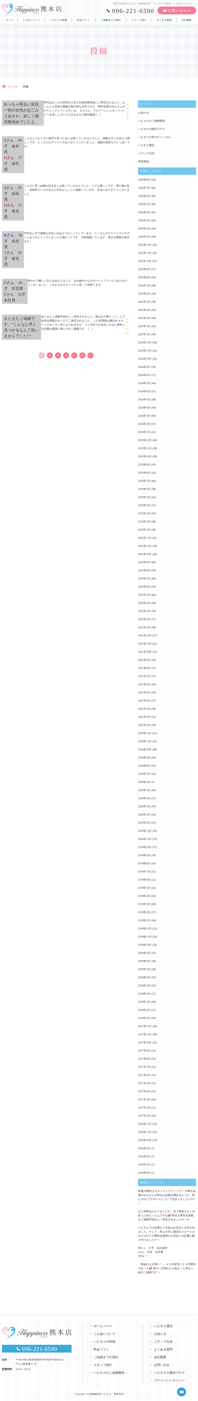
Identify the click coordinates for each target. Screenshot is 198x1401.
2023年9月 (144, 464)
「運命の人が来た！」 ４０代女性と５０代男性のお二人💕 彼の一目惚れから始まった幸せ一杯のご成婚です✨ (167, 1268)
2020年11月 (145, 741)
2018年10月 (145, 944)
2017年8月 (144, 1058)
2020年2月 (144, 814)
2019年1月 (144, 920)
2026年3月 (144, 220)
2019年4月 (144, 896)
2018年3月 (144, 1001)
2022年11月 (145, 546)
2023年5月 (144, 497)
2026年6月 (144, 196)
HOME (13, 86)
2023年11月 (145, 448)
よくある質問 (164, 20)
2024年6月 (144, 391)
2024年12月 (145, 342)
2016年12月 (145, 1124)
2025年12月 (145, 244)
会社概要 (186, 20)
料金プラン (83, 20)
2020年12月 (145, 733)
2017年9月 (144, 1050)
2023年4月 (144, 505)
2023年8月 (144, 472)
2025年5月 (144, 301)
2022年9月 (144, 562)
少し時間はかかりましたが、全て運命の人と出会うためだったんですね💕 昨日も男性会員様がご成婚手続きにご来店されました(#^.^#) (166, 1215)
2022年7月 (144, 578)
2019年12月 (145, 830)
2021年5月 (144, 692)
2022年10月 (145, 554)
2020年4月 (144, 798)
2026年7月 (144, 187)
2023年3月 (144, 513)
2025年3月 (144, 318)
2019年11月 (145, 839)
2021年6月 (144, 684)
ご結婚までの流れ (111, 20)
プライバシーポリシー (169, 1380)
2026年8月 (144, 179)
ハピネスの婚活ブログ (151, 129)
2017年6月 (144, 1075)
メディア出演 (146, 153)
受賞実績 (143, 161)
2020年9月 (144, 757)
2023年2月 (144, 521)
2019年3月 (144, 904)
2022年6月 (144, 586)
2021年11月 (145, 643)
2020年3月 (144, 806)
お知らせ (143, 112)
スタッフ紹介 (138, 20)
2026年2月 (144, 228)
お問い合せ (161, 1365)
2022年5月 (144, 594)
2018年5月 (144, 985)
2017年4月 (144, 1091)
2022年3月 (144, 611)
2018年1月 (144, 1018)
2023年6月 (144, 489)
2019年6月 (144, 879)
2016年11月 (145, 1132)
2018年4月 (144, 993)
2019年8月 (144, 863)
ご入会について (31, 20)
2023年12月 (145, 440)
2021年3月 (144, 708)
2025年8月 (144, 277)
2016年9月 (144, 1148)
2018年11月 (145, 936)
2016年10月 (145, 1140)
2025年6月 (144, 293)
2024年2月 (144, 423)
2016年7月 (144, 1164)
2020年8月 (144, 765)
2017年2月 (144, 1107)
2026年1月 (144, 236)
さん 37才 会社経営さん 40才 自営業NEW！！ (152, 1252)
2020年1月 (144, 822)
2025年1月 (144, 334)
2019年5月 (144, 887)
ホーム (10, 20)
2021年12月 (145, 635)
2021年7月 (144, 676)
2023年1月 (144, 529)
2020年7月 (144, 773)
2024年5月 (144, 399)
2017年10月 (145, 1042)
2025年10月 (145, 261)
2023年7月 (144, 480)
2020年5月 (144, 790)
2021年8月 (144, 668)
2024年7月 (144, 383)
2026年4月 (144, 212)
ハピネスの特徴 (58, 20)
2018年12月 (145, 928)
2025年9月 (144, 269)
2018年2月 (144, 1010)
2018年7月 (144, 969)
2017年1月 (144, 1115)
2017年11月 (145, 1034)
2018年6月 (144, 977)
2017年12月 (145, 1026)
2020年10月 (145, 749)
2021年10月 (145, 651)
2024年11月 (145, 350)
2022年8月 (144, 570)
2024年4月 (144, 407)
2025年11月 (145, 253)
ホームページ (103, 1326)
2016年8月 (144, 1156)
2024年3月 (144, 415)
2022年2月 (144, 619)
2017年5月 (144, 1083)
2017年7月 (144, 1067)
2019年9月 (144, 855)
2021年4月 (144, 700)
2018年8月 (144, 961)
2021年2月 (144, 717)
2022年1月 (144, 627)
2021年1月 (144, 725)
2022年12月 (145, 537)
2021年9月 (144, 660)
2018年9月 (144, 953)
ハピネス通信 (146, 145)
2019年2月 (144, 912)
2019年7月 (144, 871)
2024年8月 (144, 375)
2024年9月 (144, 367)
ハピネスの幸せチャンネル (154, 137)
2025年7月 (144, 285)
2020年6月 (144, 782)
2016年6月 (144, 1172)
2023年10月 (145, 456)
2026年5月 (144, 204)
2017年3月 (144, 1099)
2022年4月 (144, 603)
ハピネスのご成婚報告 (151, 120)
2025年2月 (144, 326)
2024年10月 (145, 358)
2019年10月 (145, 847)
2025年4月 (144, 310)
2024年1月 (144, 432)
